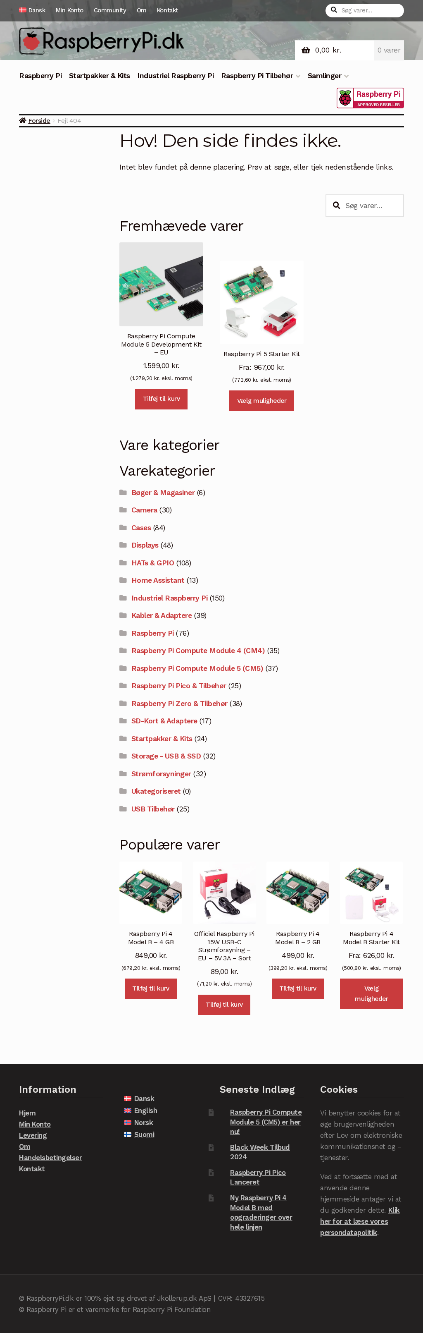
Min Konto (69, 10)
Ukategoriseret (156, 791)
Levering (33, 1135)
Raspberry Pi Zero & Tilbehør (179, 703)
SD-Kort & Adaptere (164, 721)
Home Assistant (158, 580)
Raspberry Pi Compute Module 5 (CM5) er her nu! (266, 1122)
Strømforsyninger (161, 774)
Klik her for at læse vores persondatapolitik (359, 1221)
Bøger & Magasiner (163, 492)
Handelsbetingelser (50, 1158)
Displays (145, 545)
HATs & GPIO (152, 563)
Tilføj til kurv (161, 398)
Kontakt (167, 10)
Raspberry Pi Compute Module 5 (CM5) (197, 668)
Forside (39, 120)
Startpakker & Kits (99, 76)
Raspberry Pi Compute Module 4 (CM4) (198, 650)
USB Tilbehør (153, 809)
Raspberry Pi (40, 76)
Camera (144, 510)
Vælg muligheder (262, 400)
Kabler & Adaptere (161, 615)
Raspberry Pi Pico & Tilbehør (178, 686)
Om (142, 10)
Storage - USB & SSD (166, 756)
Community (110, 10)
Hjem (27, 1113)
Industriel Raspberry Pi (175, 76)
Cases (141, 528)
